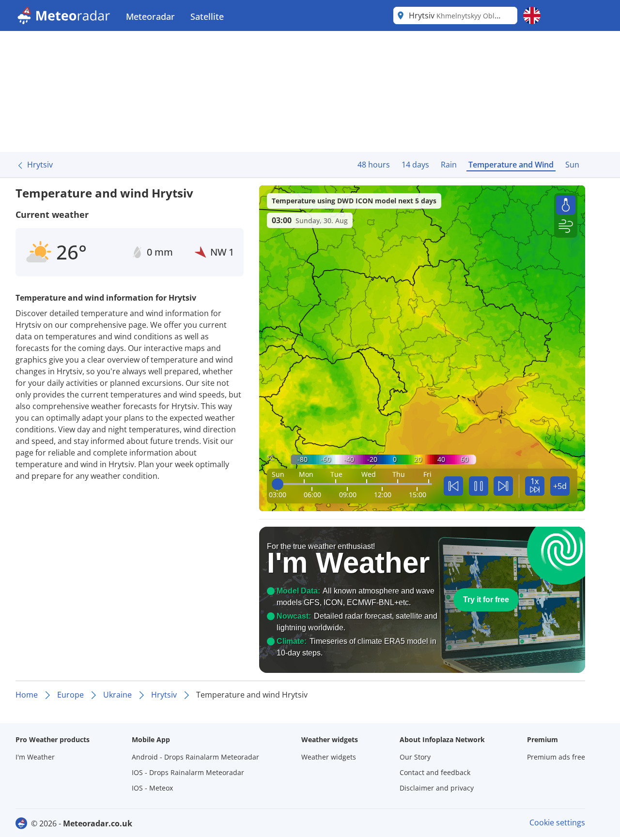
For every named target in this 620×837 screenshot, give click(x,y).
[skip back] (453, 486)
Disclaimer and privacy (437, 787)
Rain (449, 164)
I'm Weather (35, 756)
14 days (415, 164)
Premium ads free (556, 756)
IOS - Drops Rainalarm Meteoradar (188, 772)
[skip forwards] (503, 486)
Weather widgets (328, 756)
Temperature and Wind (511, 164)
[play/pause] (478, 486)
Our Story (415, 756)
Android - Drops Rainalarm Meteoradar (195, 756)
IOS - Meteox (152, 787)
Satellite (207, 16)
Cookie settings (557, 822)
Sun (572, 164)
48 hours (373, 164)
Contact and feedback (435, 772)
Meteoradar (150, 16)
